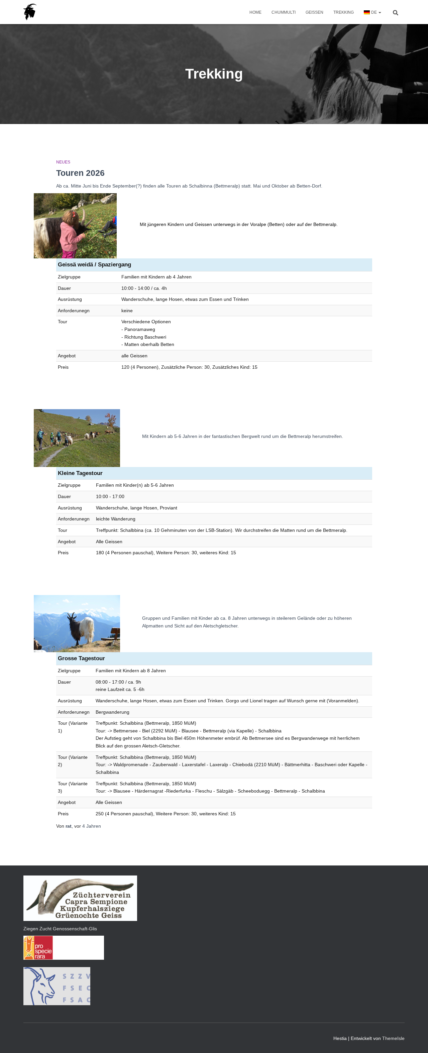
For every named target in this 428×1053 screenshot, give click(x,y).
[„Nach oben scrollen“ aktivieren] (414, 1039)
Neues (63, 162)
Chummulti (284, 12)
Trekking (343, 12)
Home (255, 12)
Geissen (314, 12)
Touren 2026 (80, 173)
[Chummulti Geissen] (29, 12)
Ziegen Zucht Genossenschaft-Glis (60, 928)
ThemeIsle (393, 1038)
